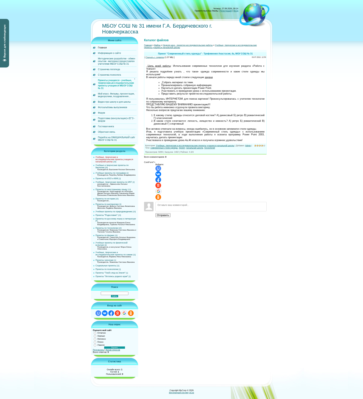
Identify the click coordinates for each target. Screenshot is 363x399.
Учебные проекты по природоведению (113, 211)
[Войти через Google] (124, 313)
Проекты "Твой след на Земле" (110, 273)
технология (209, 148)
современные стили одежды (164, 148)
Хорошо (101, 336)
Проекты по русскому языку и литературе (115, 219)
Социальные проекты (105, 265)
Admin (248, 145)
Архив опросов (113, 350)
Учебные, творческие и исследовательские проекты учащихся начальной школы (114, 159)
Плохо (100, 342)
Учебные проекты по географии (110, 173)
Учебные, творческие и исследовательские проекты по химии (113, 253)
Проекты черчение (104, 260)
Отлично (101, 333)
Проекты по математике (107, 204)
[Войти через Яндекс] (117, 313)
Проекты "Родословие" (106, 215)
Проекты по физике (104, 235)
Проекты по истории (105, 199)
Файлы (157, 45)
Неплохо (101, 339)
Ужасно (101, 345)
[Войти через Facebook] (111, 313)
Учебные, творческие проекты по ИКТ (113, 182)
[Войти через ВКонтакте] (105, 313)
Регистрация (226, 11)
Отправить (163, 215)
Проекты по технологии (106, 228)
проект (182, 148)
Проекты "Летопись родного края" (111, 276)
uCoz (191, 392)
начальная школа (194, 148)
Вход (235, 11)
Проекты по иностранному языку (111, 189)
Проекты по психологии (106, 269)
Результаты (98, 350)
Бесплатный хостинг (179, 392)
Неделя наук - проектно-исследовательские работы (188, 45)
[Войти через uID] (98, 313)
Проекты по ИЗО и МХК (106, 178)
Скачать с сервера (155, 57)
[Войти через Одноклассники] (131, 313)
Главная (148, 45)
